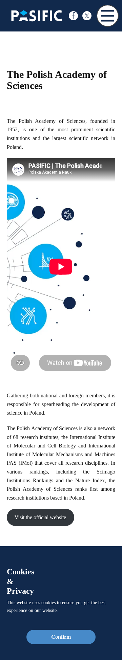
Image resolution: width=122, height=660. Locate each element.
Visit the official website (40, 517)
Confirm (61, 637)
